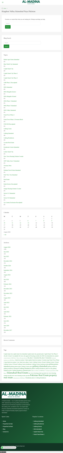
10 (4, 223)
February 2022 (7, 316)
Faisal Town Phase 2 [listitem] (39, 434)
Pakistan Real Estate (39, 375)
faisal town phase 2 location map (40, 360)
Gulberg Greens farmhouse (24, 364)
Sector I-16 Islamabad (9, 198)
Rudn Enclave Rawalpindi (10, 184)
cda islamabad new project (51, 356)
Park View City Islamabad (10, 175)
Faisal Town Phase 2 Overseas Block (13, 119)
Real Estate (7, 179)
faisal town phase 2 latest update (23, 360)
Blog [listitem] (4, 429)
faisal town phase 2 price (26, 362)
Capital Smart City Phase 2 (11, 73)
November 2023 (8, 293)
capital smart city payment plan (36, 354)
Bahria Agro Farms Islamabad (11, 59)
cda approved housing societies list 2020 (34, 356)
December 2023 (8, 288)
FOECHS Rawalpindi (9, 124)
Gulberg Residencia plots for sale (43, 368)
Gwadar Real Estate (9, 142)
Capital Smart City (8, 68)
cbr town (21, 356)
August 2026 (7, 247)
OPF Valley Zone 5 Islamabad (11, 161)
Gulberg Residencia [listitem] (39, 423)
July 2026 (6, 251)
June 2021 (6, 321)
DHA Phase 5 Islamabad (10, 105)
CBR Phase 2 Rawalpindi (10, 82)
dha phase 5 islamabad (45, 358)
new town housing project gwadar (37, 373)
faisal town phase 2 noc (13, 362)
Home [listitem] (4, 421)
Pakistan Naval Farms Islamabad (12, 170)
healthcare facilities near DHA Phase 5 (38, 370)
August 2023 (7, 298)
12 (20, 223)
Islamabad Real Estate (17, 372)
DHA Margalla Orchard (10, 96)
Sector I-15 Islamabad (9, 193)
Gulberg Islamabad (9, 133)
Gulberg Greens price (26, 366)
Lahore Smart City (8, 151)
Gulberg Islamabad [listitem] (39, 421)
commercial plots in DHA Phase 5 (10, 358)
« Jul (5, 234)
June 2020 (6, 325)
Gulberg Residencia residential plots (21, 370)
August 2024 (7, 275)
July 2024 (6, 279)
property (53, 375)
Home (5, 8)
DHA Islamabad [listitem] (38, 429)
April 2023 (6, 302)
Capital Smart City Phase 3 (11, 78)
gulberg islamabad (39, 366)
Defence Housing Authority (22, 358)
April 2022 (6, 311)
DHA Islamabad (8, 87)
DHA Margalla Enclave (10, 92)
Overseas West (7, 165)
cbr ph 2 (6, 356)
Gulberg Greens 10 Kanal (10, 364)
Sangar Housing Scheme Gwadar (12, 188)
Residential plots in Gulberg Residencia (36, 378)
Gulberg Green (7, 128)
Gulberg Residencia (9, 138)
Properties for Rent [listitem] (8, 426)
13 (28, 223)
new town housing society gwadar (21, 375)
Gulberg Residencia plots (27, 368)
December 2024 (8, 261)
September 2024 (8, 270)
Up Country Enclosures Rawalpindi (13, 202)
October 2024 (7, 265)
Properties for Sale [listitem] (8, 423)
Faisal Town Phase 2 (9, 115)
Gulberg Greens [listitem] (38, 426)
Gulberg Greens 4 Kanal (39, 362)
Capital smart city (8, 354)
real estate (8, 377)
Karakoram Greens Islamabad (11, 147)
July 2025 (6, 256)
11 (12, 223)
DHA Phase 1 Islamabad (10, 101)
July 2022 (6, 307)
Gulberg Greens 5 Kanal (52, 362)
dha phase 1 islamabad (33, 358)
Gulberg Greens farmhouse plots (40, 364)
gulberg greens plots (15, 366)
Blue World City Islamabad (11, 64)
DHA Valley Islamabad (10, 110)
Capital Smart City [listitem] (38, 431)
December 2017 (8, 330)
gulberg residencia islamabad (11, 368)
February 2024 (7, 284)
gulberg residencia (52, 366)
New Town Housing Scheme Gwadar (13, 156)
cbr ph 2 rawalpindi (13, 356)
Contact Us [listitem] (6, 431)
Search (8, 27)
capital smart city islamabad (20, 354)
